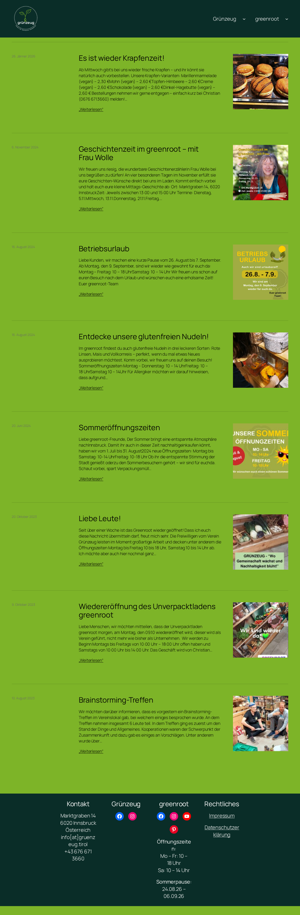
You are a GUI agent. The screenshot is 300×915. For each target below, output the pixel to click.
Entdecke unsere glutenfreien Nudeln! (144, 336)
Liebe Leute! (100, 518)
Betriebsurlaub (104, 249)
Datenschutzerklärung (222, 831)
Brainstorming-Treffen (116, 700)
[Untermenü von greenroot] (286, 18)
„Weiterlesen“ (91, 109)
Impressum (222, 815)
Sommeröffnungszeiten (119, 427)
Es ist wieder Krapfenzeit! (121, 58)
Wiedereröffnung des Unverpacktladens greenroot (147, 610)
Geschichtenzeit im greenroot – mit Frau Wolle (139, 153)
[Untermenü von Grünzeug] (244, 18)
